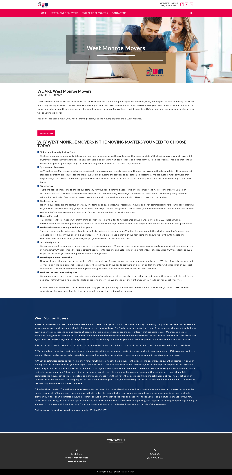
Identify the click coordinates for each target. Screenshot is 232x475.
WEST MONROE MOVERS (64, 13)
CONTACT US (119, 13)
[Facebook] (182, 4)
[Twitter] (186, 4)
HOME (43, 13)
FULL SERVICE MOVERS (95, 13)
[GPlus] (191, 4)
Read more (45, 133)
